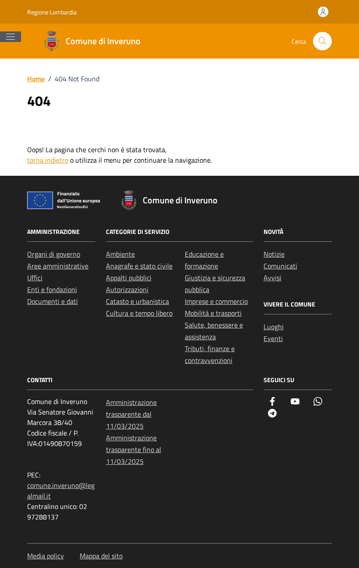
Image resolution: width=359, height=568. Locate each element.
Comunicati (280, 266)
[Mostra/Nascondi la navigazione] (10, 36)
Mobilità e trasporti (213, 313)
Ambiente (120, 254)
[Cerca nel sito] (322, 41)
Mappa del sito (101, 556)
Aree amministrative (57, 266)
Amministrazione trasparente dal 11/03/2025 (131, 414)
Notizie (274, 254)
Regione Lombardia (52, 12)
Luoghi (274, 326)
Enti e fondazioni (52, 289)
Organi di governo (53, 254)
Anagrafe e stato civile (139, 266)
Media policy (45, 556)
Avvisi (273, 277)
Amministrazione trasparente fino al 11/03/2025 (133, 449)
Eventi (273, 338)
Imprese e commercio (216, 301)
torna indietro (47, 160)
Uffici (34, 277)
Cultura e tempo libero (139, 313)
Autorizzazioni (127, 289)
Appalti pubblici (128, 277)
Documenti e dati (52, 301)
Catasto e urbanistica (137, 301)
